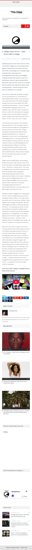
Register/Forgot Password (13, 547)
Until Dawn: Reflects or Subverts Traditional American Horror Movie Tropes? (20, 524)
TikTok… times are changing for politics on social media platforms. (20, 533)
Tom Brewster (13, 311)
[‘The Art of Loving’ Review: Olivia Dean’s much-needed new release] (16, 371)
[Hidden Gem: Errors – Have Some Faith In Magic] (16, 40)
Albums (23, 59)
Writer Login (24, 547)
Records (28, 59)
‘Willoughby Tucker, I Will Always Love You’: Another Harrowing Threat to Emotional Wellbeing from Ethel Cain (16, 412)
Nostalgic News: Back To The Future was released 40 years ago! (20, 515)
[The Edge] (16, 12)
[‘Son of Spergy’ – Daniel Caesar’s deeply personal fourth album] (16, 341)
